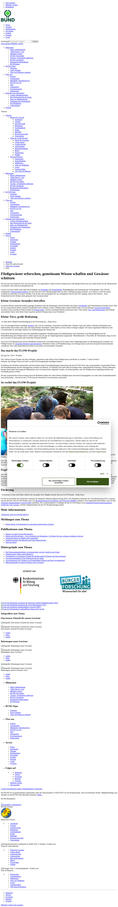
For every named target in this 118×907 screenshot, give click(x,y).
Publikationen (11, 29)
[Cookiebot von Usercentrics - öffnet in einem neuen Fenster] (99, 423)
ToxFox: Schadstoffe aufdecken (21, 58)
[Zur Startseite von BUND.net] (8, 21)
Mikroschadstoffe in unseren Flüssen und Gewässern (25, 562)
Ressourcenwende (21, 134)
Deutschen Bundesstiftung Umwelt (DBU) (16, 503)
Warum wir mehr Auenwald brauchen (19, 534)
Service (8, 235)
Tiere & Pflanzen (16, 157)
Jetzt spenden (10, 3)
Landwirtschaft (20, 144)
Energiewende (20, 124)
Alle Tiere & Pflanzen (23, 171)
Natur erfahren (15, 70)
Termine (9, 27)
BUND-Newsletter (17, 56)
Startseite (9, 262)
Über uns (9, 74)
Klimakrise (19, 126)
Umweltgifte (19, 136)
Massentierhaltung (21, 149)
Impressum (101, 452)
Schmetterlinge (20, 161)
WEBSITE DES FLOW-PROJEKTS (15, 515)
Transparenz (14, 87)
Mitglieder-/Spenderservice (20, 81)
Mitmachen (10, 48)
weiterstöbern (16, 805)
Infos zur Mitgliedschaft (18, 99)
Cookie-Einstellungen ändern (11, 789)
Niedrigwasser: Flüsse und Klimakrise (19, 554)
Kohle (17, 130)
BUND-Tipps (11, 66)
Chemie (17, 122)
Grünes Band (19, 142)
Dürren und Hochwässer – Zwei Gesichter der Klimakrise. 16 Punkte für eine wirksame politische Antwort (44, 536)
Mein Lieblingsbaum (17, 50)
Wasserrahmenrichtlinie (19, 292)
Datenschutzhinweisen (78, 452)
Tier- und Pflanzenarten (96, 310)
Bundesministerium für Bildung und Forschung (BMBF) (56, 501)
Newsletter (9, 31)
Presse (8, 25)
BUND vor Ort (15, 83)
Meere (17, 151)
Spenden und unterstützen (15, 93)
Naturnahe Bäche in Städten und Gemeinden (22, 538)
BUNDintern (15, 64)
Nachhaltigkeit (20, 128)
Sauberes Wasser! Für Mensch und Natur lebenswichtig (26, 540)
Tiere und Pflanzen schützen (20, 72)
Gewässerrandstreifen (102, 308)
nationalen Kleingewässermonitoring (28, 344)
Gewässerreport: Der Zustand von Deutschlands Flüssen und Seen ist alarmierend (35, 560)
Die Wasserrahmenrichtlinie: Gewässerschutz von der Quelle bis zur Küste (33, 552)
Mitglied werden (12, 5)
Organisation (14, 79)
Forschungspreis (16, 89)
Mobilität (18, 132)
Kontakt (8, 35)
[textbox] (20, 41)
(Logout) (13, 254)
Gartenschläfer (20, 169)
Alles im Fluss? (11, 542)
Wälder (17, 155)
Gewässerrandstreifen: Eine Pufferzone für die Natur (25, 558)
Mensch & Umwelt (17, 117)
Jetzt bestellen (6, 805)
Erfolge (13, 77)
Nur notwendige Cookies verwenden (59, 482)
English (8, 33)
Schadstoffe (82, 306)
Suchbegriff (5, 41)
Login (8, 37)
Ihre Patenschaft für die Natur (21, 97)
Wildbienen (19, 163)
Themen (9, 115)
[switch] (46, 465)
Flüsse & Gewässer (22, 140)
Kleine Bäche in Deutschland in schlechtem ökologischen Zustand (30, 524)
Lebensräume (20, 146)
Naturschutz (19, 153)
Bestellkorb (10, 7)
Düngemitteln (57, 290)
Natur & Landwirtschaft (19, 138)
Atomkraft (18, 120)
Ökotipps (13, 68)
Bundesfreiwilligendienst (19, 62)
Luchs (17, 167)
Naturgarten (19, 159)
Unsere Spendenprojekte (19, 95)
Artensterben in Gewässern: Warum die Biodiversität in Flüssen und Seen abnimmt (36, 556)
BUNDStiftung (15, 103)
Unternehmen (15, 106)
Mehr (102, 474)
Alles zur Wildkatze (22, 165)
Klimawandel (39, 310)
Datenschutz (14, 91)
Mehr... (40, 795)
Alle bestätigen (93, 482)
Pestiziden (44, 290)
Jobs (11, 85)
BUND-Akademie (17, 60)
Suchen (35, 41)
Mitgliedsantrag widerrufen (32, 789)
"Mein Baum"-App (17, 52)
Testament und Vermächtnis (20, 101)
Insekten (31, 326)
